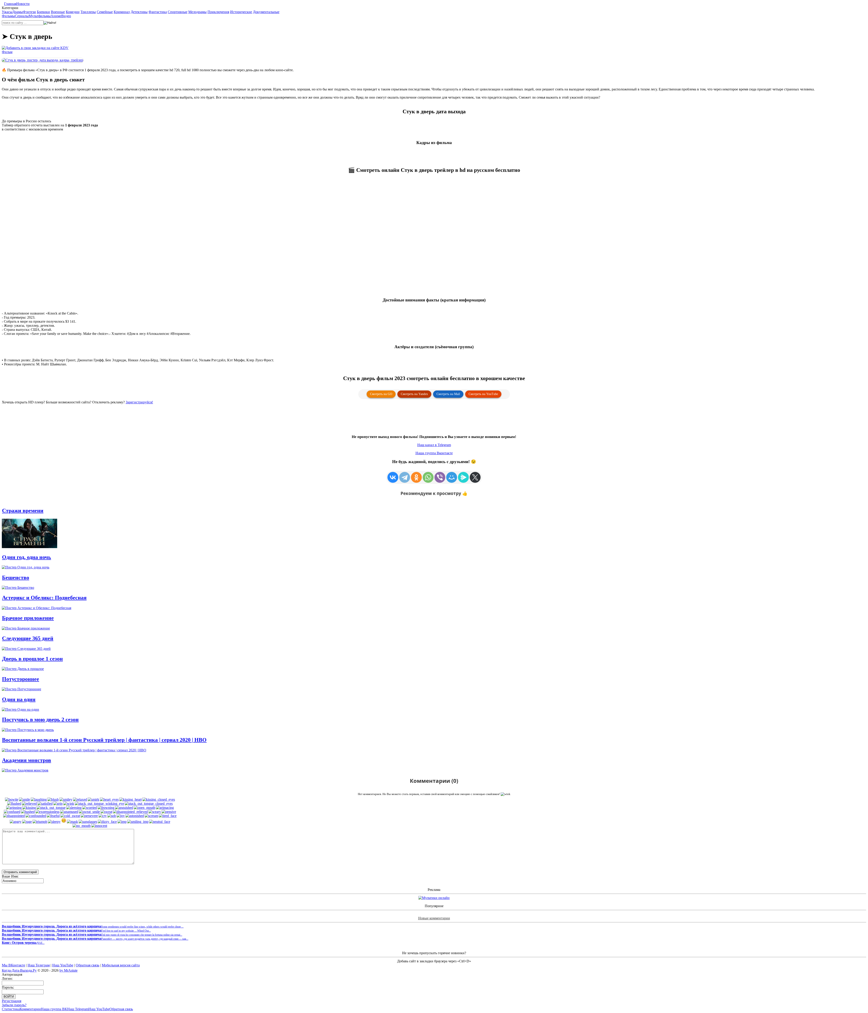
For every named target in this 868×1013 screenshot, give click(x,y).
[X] (475, 477)
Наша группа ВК (54, 1009)
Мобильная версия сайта (121, 965)
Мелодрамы (197, 12)
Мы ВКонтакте (13, 965)
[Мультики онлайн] (434, 898)
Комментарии (30, 1009)
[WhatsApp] (428, 477)
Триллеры (88, 12)
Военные (58, 12)
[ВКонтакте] (392, 477)
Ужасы (7, 12)
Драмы (17, 12)
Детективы (139, 12)
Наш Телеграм (39, 965)
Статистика (11, 1009)
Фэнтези (29, 12)
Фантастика (158, 12)
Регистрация (11, 1001)
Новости (23, 4)
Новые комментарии (434, 918)
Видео (66, 16)
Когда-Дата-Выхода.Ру (19, 970)
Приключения (218, 12)
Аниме (56, 16)
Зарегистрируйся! (139, 402)
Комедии (73, 12)
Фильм (7, 52)
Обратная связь (87, 965)
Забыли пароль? (14, 1005)
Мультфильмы (40, 16)
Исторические (241, 12)
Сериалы (22, 16)
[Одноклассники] (416, 477)
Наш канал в (434, 445)
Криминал (122, 12)
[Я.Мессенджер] (463, 477)
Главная (10, 4)
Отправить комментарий (20, 872)
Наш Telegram (77, 1009)
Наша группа (434, 453)
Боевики (43, 12)
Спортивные (177, 12)
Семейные (105, 12)
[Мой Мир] (451, 477)
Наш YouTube (62, 965)
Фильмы (8, 16)
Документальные (266, 12)
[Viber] (439, 477)
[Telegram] (404, 477)
